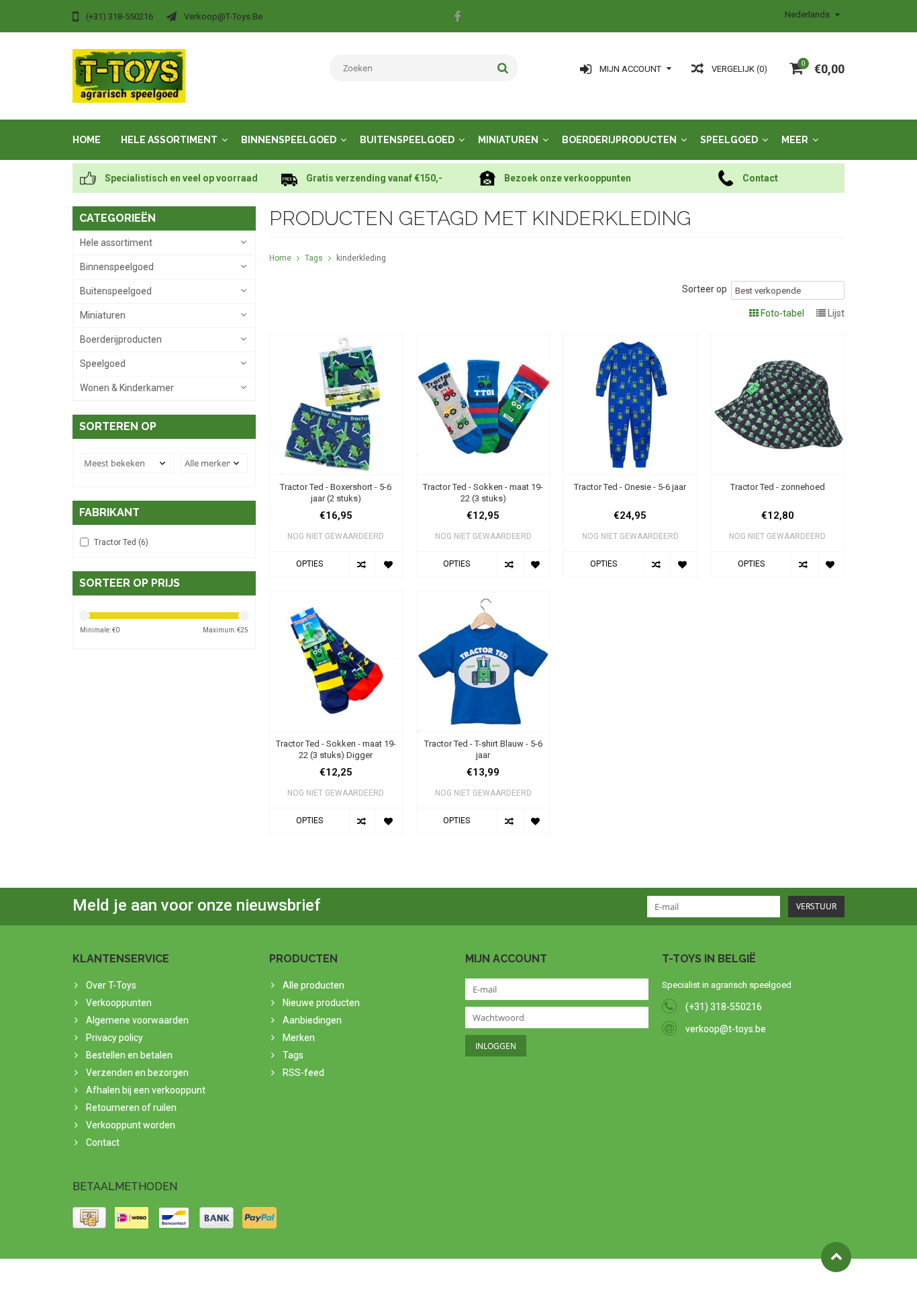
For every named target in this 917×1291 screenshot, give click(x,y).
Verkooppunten (119, 1002)
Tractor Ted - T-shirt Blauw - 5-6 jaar (483, 749)
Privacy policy (114, 1037)
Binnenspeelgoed (288, 139)
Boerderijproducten (619, 139)
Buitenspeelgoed (407, 139)
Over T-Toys (111, 985)
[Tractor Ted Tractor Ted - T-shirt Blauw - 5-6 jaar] (483, 598)
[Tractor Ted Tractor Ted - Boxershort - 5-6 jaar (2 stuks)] (336, 341)
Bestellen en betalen (129, 1055)
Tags (314, 258)
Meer (794, 139)
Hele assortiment (169, 139)
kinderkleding (361, 258)
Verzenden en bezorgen (137, 1072)
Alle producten (313, 985)
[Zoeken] (503, 67)
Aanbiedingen (312, 1020)
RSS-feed (303, 1072)
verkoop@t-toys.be (725, 1029)
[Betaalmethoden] (89, 1217)
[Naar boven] (836, 1257)
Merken (299, 1037)
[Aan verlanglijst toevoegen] (388, 564)
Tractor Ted (121, 542)
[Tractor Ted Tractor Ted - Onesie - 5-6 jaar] (630, 341)
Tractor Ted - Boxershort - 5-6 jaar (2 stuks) (335, 492)
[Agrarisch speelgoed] (129, 75)
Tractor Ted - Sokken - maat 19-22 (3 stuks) (483, 492)
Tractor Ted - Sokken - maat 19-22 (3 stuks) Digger (336, 749)
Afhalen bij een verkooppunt (145, 1090)
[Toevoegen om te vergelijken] (362, 564)
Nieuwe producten (321, 1002)
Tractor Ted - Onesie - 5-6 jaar (630, 487)
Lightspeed (338, 1275)
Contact (102, 1142)
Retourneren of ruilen (131, 1107)
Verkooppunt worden (130, 1125)
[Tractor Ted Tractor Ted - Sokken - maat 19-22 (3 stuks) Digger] (336, 598)
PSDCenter (248, 1275)
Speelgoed (729, 139)
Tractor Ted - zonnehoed (777, 487)
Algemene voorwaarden (137, 1020)
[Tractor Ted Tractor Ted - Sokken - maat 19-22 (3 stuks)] (483, 341)
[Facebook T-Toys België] (457, 18)
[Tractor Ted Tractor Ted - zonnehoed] (778, 341)
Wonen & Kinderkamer (127, 387)
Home (87, 139)
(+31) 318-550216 (723, 1006)
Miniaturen (508, 139)
